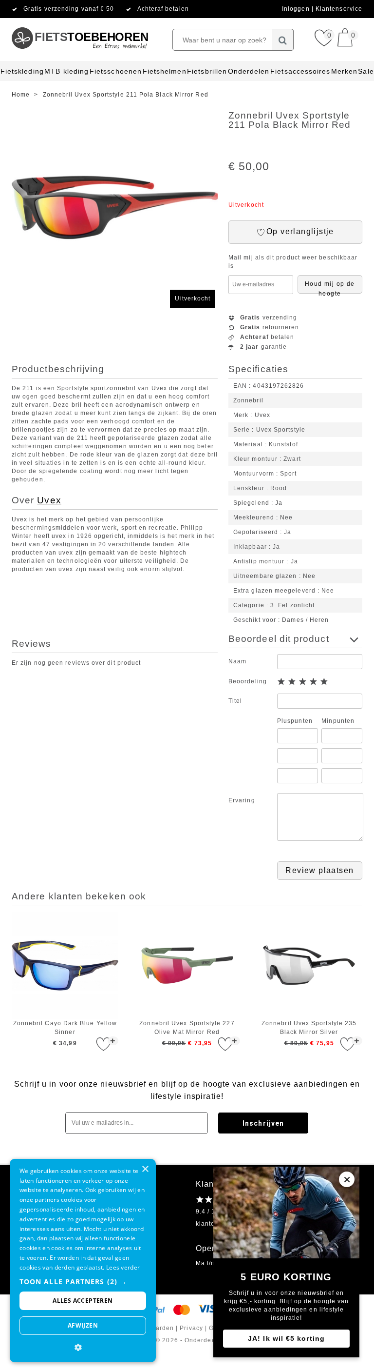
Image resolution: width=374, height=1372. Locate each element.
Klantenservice (339, 8)
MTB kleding (66, 71)
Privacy (191, 1328)
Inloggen (297, 8)
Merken (344, 71)
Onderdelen (249, 71)
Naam (237, 661)
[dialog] (83, 1260)
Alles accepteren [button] (82, 1300)
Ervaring (241, 800)
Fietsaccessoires (300, 71)
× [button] (145, 1169)
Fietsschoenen (116, 71)
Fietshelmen (165, 71)
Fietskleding (22, 71)
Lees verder (123, 1267)
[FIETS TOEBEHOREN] (80, 22)
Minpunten (338, 720)
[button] (82, 1281)
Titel (235, 700)
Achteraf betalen (163, 8)
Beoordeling (247, 681)
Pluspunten (295, 720)
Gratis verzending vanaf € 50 (68, 8)
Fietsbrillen (207, 71)
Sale (366, 71)
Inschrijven (263, 1123)
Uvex (49, 500)
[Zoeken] (283, 40)
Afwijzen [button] (83, 1325)
